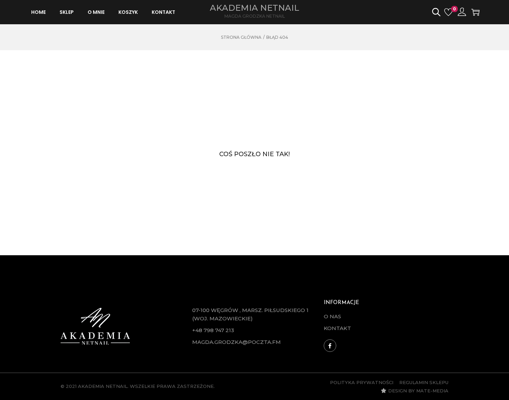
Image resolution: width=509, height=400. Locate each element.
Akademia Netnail (254, 8)
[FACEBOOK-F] (330, 345)
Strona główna (241, 37)
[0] (448, 12)
